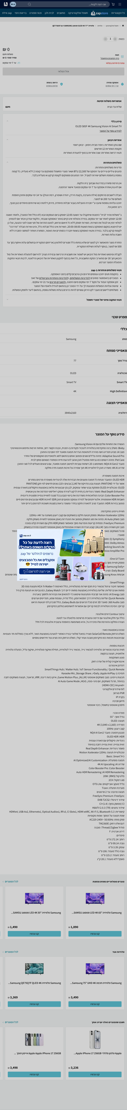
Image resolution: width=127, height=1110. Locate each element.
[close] (102, 531)
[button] (102, 531)
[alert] (63, 555)
